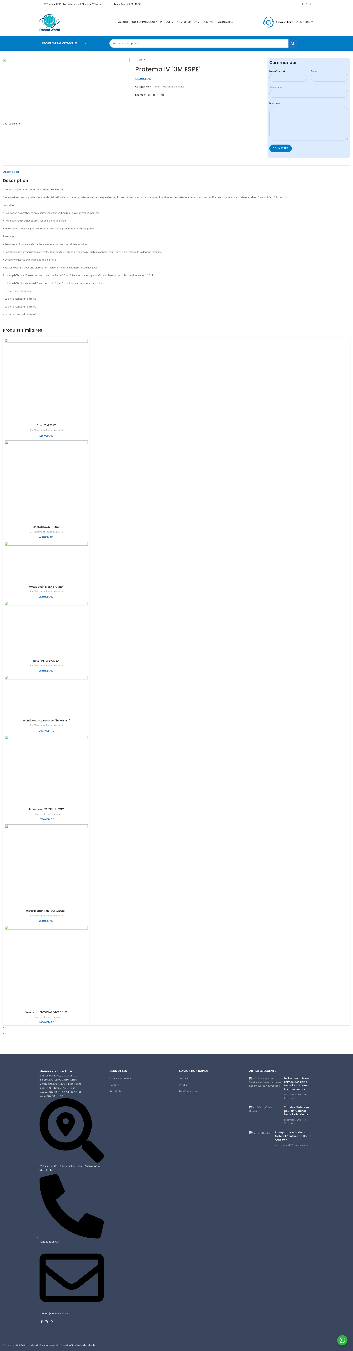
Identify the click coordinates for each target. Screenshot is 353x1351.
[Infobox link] (73, 4)
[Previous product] (137, 60)
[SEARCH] (292, 43)
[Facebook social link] (303, 3)
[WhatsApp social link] (311, 3)
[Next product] (144, 60)
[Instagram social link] (307, 3)
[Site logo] (50, 21)
